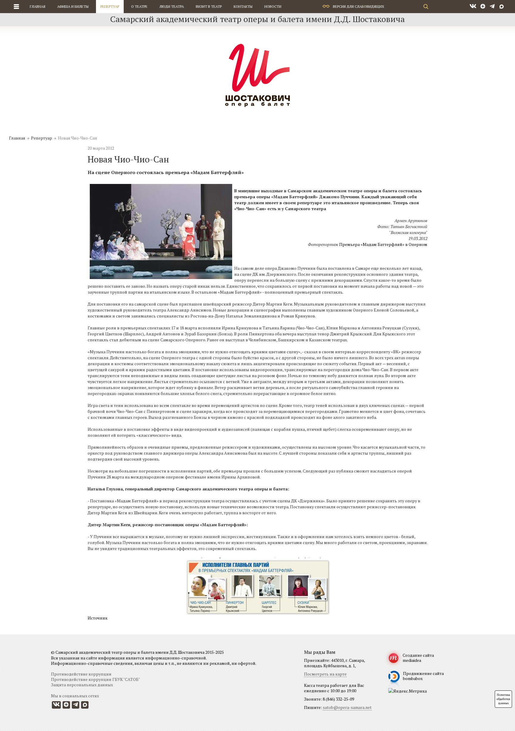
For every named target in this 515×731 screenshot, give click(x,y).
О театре (139, 6)
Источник (98, 618)
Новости (272, 6)
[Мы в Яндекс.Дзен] (483, 6)
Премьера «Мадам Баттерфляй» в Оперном (383, 244)
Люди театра (171, 6)
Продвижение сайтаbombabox (423, 676)
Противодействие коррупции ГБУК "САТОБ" (95, 679)
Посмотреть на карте (325, 674)
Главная (37, 6)
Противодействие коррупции (81, 674)
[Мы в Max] (501, 6)
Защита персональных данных (82, 684)
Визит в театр (209, 6)
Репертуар (109, 6)
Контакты (243, 6)
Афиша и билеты (73, 6)
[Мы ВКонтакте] (473, 6)
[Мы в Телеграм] (492, 6)
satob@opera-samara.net (347, 707)
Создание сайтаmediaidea (418, 658)
